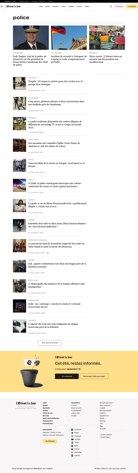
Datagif (19, 468)
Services (46, 416)
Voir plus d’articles (50, 342)
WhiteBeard (38, 468)
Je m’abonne (67, 376)
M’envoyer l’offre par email (94, 376)
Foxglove (49, 468)
